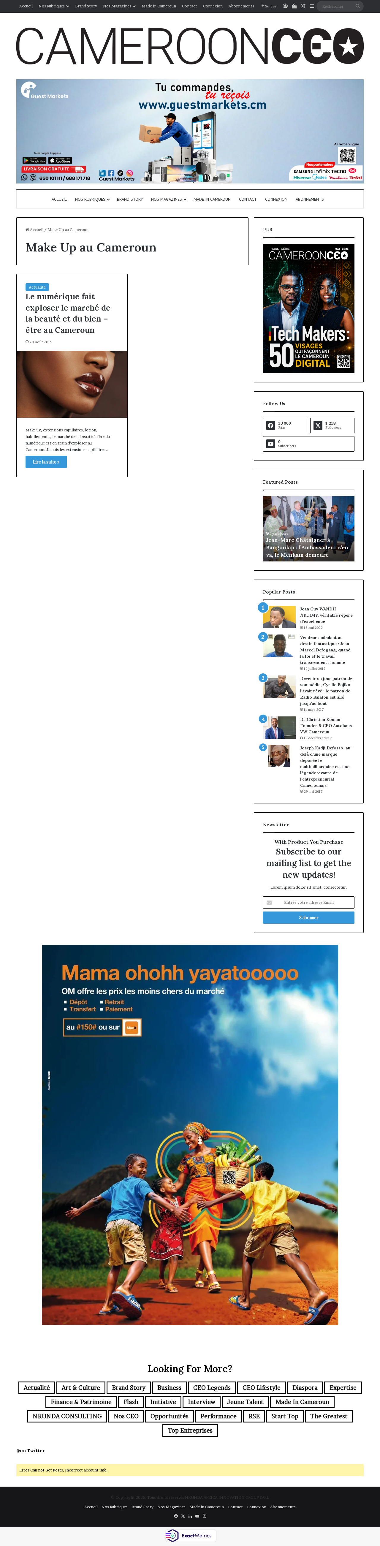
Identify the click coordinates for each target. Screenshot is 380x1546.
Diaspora (305, 1387)
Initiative (163, 1402)
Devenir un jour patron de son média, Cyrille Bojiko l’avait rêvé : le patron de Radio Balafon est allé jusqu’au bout (326, 691)
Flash (131, 1402)
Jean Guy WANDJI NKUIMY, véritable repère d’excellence (326, 615)
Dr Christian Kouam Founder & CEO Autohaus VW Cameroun (326, 726)
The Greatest (329, 1416)
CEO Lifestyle (262, 1387)
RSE (254, 1416)
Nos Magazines (117, 6)
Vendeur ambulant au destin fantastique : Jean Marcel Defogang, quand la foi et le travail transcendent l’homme (325, 650)
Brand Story (86, 6)
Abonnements (241, 6)
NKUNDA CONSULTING (67, 1416)
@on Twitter (30, 1450)
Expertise (343, 1387)
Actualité (37, 287)
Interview (201, 1402)
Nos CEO (126, 1416)
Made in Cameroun (159, 6)
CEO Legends (212, 1387)
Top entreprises (190, 1430)
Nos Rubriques (52, 6)
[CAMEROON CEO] (190, 46)
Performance (218, 1416)
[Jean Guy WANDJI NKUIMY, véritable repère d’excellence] (279, 617)
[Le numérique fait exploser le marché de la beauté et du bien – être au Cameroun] (72, 384)
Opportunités (170, 1416)
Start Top (285, 1416)
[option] (308, 528)
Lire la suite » (46, 461)
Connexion (213, 6)
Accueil (26, 6)
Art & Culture (81, 1387)
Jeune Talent (245, 1402)
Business (169, 1387)
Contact (189, 6)
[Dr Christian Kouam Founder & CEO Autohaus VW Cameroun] (279, 727)
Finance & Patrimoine (81, 1402)
